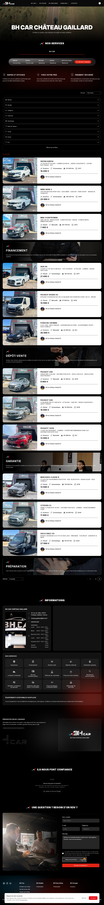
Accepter (93, 898)
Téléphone (85, 825)
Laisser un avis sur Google (53, 791)
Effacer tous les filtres (52, 147)
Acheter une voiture (25, 886)
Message (65, 834)
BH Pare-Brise (53, 3)
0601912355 (35, 622)
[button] (52, 100)
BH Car (33, 3)
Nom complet (66, 817)
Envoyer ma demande (80, 865)
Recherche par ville (25, 889)
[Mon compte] (99, 3)
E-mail (64, 825)
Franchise (63, 3)
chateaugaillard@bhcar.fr (39, 618)
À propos (74, 3)
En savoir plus (23, 900)
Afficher (5, 579)
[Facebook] (7, 883)
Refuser (84, 898)
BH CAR (52, 51)
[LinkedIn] (10, 883)
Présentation (39, 886)
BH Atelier (42, 3)
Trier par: (82, 93)
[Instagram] (4, 883)
